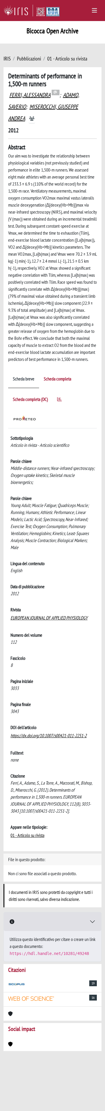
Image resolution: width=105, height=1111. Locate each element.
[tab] (59, 400)
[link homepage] (18, 10)
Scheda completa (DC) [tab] (30, 399)
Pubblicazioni (29, 58)
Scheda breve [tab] (23, 379)
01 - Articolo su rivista (67, 58)
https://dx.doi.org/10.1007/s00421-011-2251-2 (48, 735)
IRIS (7, 58)
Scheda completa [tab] (57, 379)
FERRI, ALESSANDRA (29, 95)
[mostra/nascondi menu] (95, 11)
